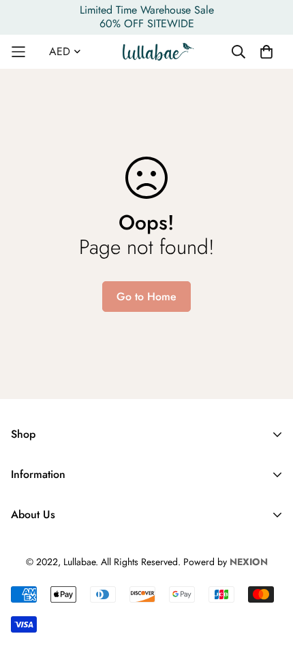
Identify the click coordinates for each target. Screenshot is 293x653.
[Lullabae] (158, 51)
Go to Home (146, 296)
